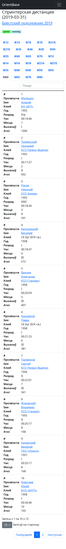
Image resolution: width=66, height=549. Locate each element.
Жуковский (28, 403)
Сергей (25, 364)
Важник (26, 272)
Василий (26, 233)
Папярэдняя (24, 535)
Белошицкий (29, 229)
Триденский (29, 142)
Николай (27, 189)
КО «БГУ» (27, 106)
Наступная (55, 535)
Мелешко (27, 98)
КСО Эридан (29, 193)
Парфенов (28, 360)
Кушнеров (28, 316)
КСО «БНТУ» (29, 490)
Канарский (28, 443)
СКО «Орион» (30, 451)
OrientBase (11, 4)
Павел (25, 320)
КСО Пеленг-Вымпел (34, 150)
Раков (25, 185)
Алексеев (27, 482)
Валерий (26, 447)
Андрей (26, 102)
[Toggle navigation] (59, 4)
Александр (28, 276)
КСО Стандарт (30, 281)
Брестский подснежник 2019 (27, 23)
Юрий (25, 486)
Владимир (28, 407)
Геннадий (27, 146)
